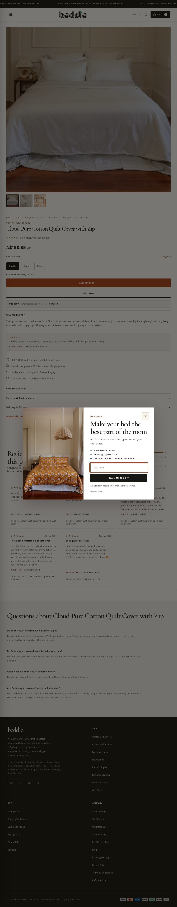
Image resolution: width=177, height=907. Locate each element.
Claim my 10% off (119, 478)
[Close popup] (145, 416)
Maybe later (96, 491)
